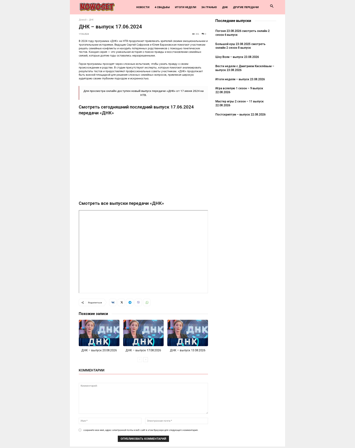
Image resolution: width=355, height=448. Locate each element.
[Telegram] (129, 302)
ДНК (91, 19)
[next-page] (145, 359)
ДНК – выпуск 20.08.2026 (99, 350)
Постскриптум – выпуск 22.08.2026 (240, 114)
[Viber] (138, 302)
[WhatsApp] (147, 302)
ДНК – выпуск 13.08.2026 (187, 350)
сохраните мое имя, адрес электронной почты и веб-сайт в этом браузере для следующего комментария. (140, 430)
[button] (271, 6)
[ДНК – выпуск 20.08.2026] (99, 333)
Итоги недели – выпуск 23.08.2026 (240, 79)
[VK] (112, 302)
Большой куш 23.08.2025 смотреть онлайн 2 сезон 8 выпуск (240, 46)
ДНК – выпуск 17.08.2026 (143, 350)
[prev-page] (139, 359)
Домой (83, 19)
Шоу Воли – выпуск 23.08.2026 (237, 57)
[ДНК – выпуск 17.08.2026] (143, 333)
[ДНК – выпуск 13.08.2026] (187, 333)
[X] (121, 302)
